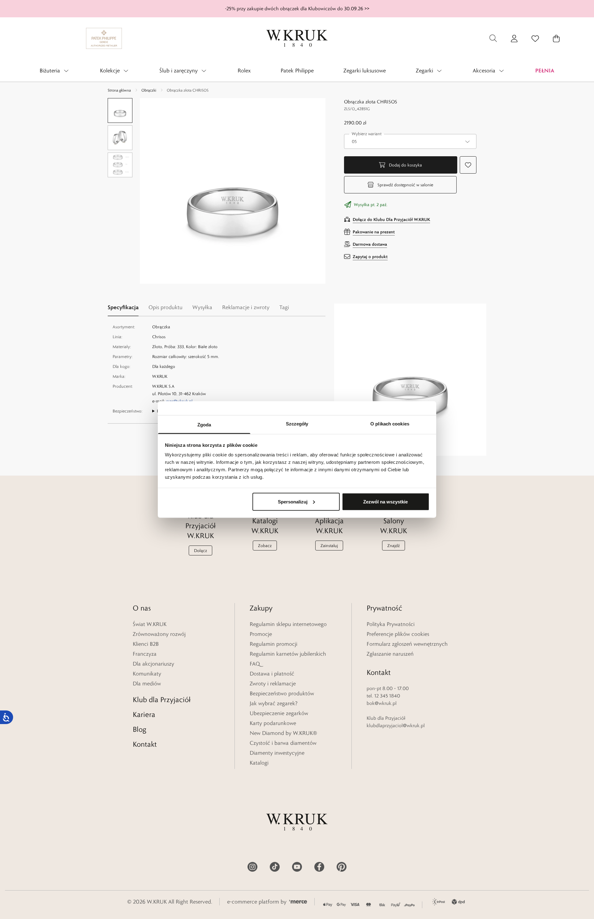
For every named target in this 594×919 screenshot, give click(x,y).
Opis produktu (165, 307)
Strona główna (119, 90)
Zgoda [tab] (204, 424)
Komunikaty (147, 673)
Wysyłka (202, 307)
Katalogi (259, 762)
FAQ (255, 663)
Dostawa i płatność (272, 673)
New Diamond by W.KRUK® (283, 733)
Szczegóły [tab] (297, 423)
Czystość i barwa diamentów (283, 743)
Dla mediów (147, 683)
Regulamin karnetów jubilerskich (288, 653)
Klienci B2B (146, 644)
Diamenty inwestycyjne (277, 752)
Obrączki (148, 90)
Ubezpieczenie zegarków (279, 713)
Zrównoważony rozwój (159, 634)
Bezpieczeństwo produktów (282, 693)
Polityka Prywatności (391, 624)
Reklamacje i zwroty (245, 307)
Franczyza (145, 653)
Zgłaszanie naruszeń (390, 653)
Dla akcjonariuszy (153, 663)
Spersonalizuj (293, 501)
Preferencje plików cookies (398, 634)
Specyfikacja (123, 307)
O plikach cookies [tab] (389, 423)
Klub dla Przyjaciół (162, 699)
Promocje (261, 634)
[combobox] (410, 141)
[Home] (297, 38)
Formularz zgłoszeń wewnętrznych (407, 644)
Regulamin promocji (273, 644)
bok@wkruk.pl (382, 703)
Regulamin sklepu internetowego (288, 624)
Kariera (144, 714)
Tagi (284, 307)
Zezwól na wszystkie (385, 501)
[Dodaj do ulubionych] (468, 165)
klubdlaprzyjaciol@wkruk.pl (396, 725)
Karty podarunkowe (273, 723)
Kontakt (145, 744)
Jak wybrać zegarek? (274, 703)
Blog (139, 729)
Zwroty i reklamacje (273, 683)
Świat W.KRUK (149, 624)
